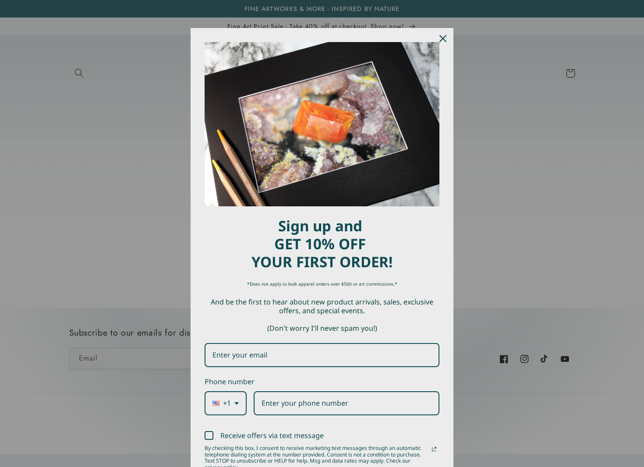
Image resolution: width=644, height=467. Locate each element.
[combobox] (226, 403)
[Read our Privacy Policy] (434, 449)
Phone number (230, 381)
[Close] (442, 38)
